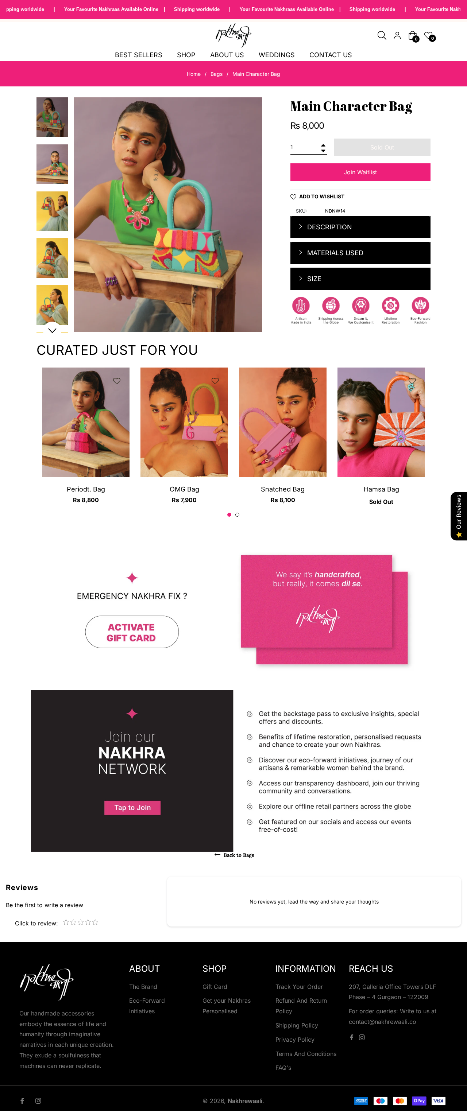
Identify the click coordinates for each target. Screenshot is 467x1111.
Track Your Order (299, 986)
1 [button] (229, 515)
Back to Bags (238, 855)
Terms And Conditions (305, 1053)
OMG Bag (184, 489)
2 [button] (237, 515)
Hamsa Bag (381, 489)
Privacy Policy (294, 1039)
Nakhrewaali (245, 1100)
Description (328, 227)
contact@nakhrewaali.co (382, 1021)
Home (194, 74)
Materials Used (334, 253)
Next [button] (52, 331)
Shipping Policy (296, 1025)
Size (313, 279)
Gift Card (214, 986)
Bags (217, 74)
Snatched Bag (283, 489)
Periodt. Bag (86, 489)
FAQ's (283, 1067)
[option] (85, 442)
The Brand (143, 986)
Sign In (397, 35)
